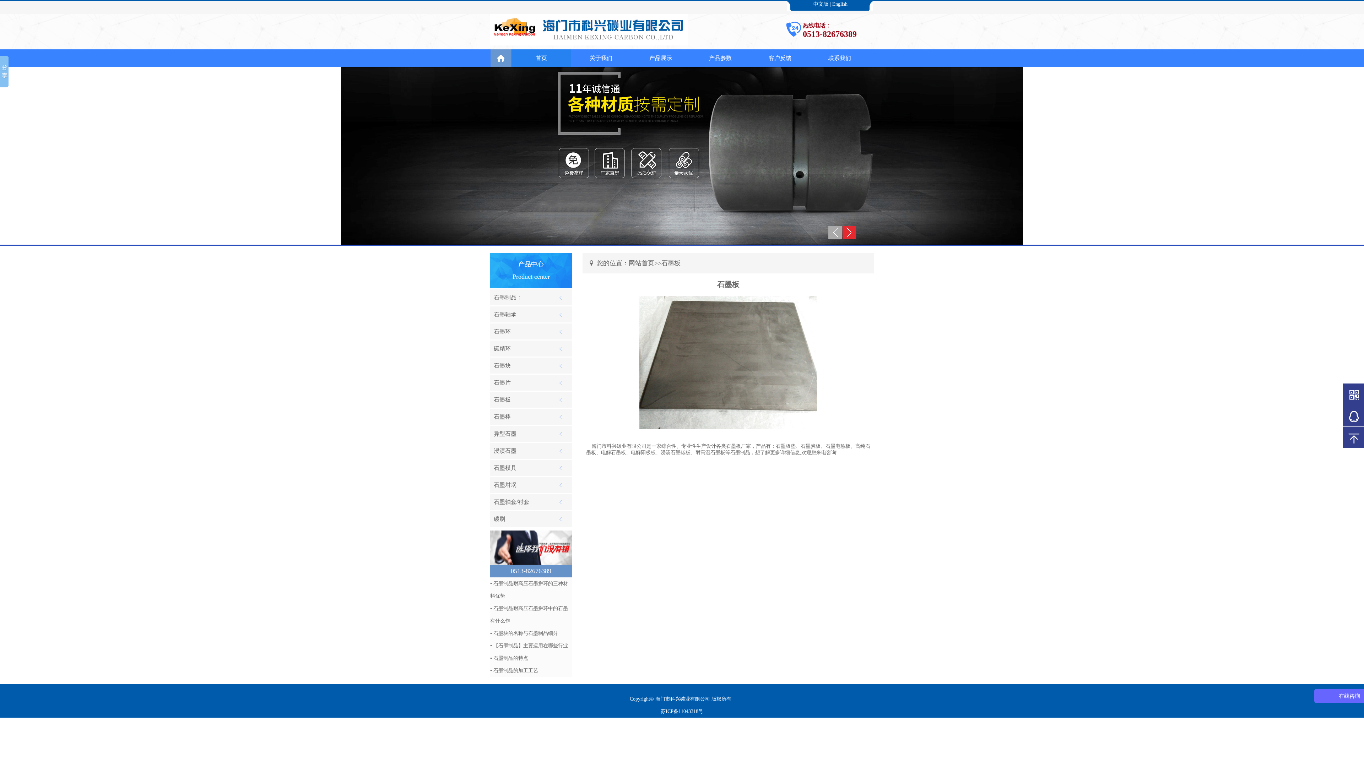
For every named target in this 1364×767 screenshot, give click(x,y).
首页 (541, 58)
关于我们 (601, 58)
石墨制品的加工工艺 (515, 670)
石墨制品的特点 (510, 658)
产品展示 (660, 58)
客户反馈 (780, 58)
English (840, 4)
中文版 (820, 4)
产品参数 (720, 58)
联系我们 (839, 58)
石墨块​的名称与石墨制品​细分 (525, 633)
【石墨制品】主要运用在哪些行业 (530, 645)
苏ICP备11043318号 (682, 711)
